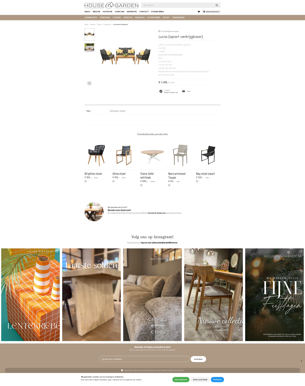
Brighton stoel (93, 173)
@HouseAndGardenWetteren (164, 242)
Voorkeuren (217, 379)
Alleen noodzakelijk (200, 379)
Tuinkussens (178, 17)
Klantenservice (212, 11)
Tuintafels (105, 17)
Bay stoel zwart (205, 173)
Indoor (96, 11)
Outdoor (107, 11)
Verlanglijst (199, 11)
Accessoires (153, 17)
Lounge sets (91, 17)
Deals (87, 11)
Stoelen (117, 17)
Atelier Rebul (157, 11)
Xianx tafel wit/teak (147, 175)
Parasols (140, 17)
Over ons (119, 11)
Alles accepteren (181, 379)
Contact (144, 11)
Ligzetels (127, 17)
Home (86, 24)
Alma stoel (118, 173)
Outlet (166, 17)
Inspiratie (132, 11)
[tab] (86, 103)
